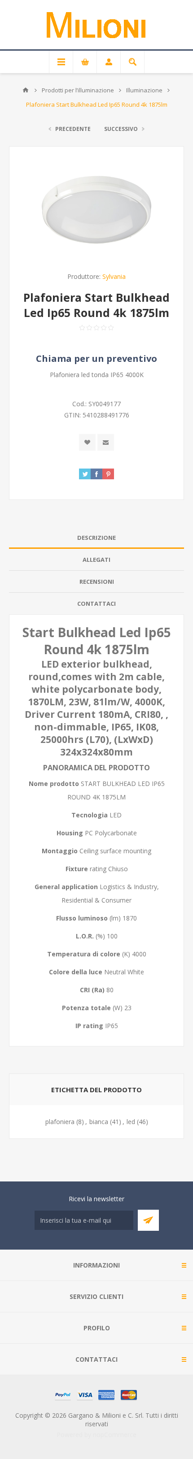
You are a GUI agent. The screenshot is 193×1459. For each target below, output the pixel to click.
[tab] (96, 538)
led (131, 1121)
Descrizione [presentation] (96, 538)
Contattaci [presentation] (96, 603)
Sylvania (114, 276)
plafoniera (60, 1121)
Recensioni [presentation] (96, 582)
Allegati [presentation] (96, 560)
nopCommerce (114, 1434)
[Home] (25, 90)
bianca (98, 1121)
